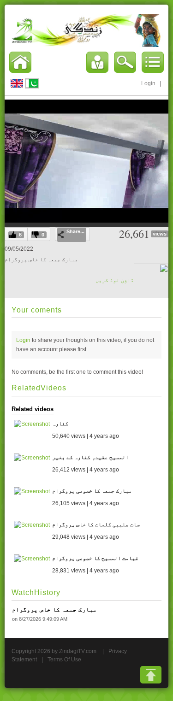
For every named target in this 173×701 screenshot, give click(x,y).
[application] (86, 161)
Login (148, 83)
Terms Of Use (64, 659)
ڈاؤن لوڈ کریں (114, 280)
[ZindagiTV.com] (86, 30)
